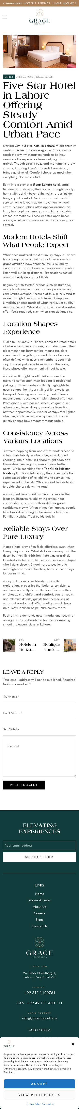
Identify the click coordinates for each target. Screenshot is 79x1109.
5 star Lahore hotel (46, 184)
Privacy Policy (33, 1103)
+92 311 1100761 (29, 3)
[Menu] (4, 17)
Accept (39, 1084)
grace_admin (44, 76)
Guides (9, 76)
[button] (73, 1044)
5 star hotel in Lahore (39, 146)
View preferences (40, 1095)
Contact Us (48, 1103)
